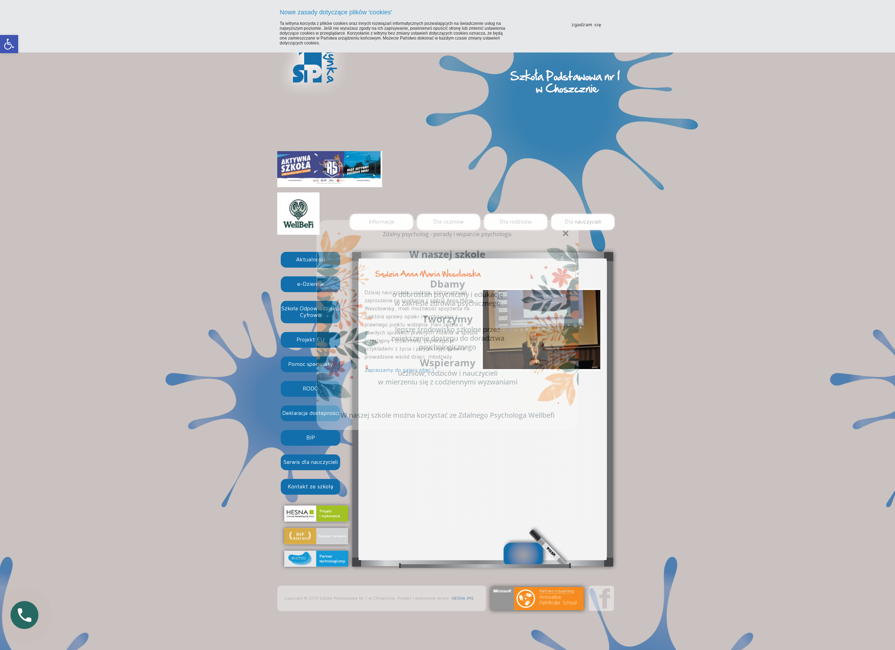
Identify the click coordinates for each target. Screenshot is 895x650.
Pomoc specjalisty (310, 364)
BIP (310, 437)
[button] (9, 44)
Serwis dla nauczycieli (311, 462)
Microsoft (537, 598)
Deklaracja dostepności (310, 413)
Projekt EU (310, 339)
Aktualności (310, 259)
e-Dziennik (310, 284)
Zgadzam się (586, 24)
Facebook (601, 598)
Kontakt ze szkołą (310, 486)
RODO (310, 388)
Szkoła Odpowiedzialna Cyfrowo (310, 312)
